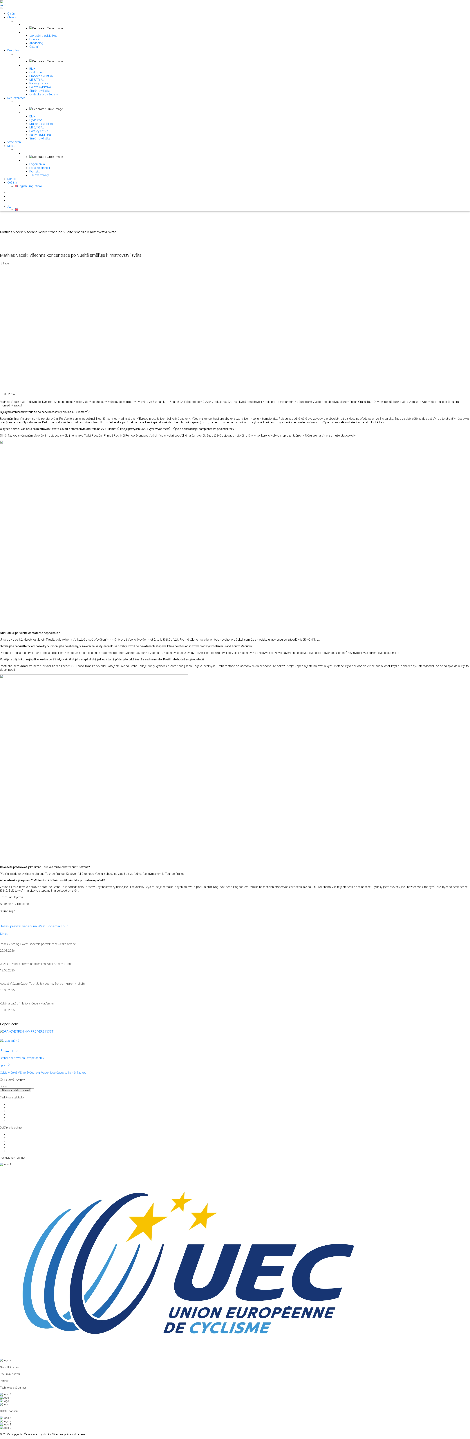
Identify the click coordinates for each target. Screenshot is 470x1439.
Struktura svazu (16, 1104)
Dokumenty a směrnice (20, 1111)
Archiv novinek (15, 1151)
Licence (34, 39)
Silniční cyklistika (39, 90)
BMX (32, 68)
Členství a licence (17, 1117)
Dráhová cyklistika (41, 76)
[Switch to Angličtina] (16, 209)
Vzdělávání (14, 142)
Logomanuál (37, 164)
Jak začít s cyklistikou (43, 35)
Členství (12, 17)
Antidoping (36, 43)
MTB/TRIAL (36, 79)
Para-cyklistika (38, 83)
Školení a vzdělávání (19, 1114)
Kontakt (34, 171)
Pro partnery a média (19, 1107)
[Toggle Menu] (1, 8)
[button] (9, 206)
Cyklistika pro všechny (43, 94)
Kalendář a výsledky (18, 1147)
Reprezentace (16, 98)
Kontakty (12, 1120)
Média (11, 146)
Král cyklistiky (15, 1144)
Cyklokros (35, 72)
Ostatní (33, 46)
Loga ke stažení (39, 168)
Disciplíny (13, 50)
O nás (11, 13)
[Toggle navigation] (1, 7)
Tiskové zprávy (39, 175)
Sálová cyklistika (40, 87)
